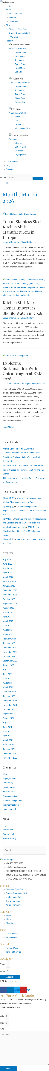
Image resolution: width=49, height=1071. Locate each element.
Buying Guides (9, 778)
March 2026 (8, 577)
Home (8, 6)
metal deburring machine (14, 527)
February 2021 (9, 745)
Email (3, 971)
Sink (8, 25)
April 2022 (7, 683)
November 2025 (10, 595)
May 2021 (7, 731)
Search (3, 178)
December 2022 (10, 648)
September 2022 (10, 661)
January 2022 (9, 696)
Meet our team (15, 13)
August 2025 (8, 608)
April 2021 (7, 736)
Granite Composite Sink (19, 33)
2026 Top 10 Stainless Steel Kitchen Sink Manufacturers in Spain (23, 531)
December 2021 (10, 700)
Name (3, 964)
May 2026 (7, 568)
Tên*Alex (7, 519)
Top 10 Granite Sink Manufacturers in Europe (23, 465)
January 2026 (9, 586)
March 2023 (8, 634)
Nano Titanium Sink (17, 113)
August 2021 (8, 718)
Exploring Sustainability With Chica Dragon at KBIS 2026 (22, 370)
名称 (2, 1016)
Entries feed (8, 830)
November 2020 (10, 758)
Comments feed (10, 834)
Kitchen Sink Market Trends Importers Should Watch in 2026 (22, 308)
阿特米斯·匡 (8, 498)
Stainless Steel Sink (18, 29)
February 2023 (9, 639)
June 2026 (7, 564)
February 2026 (9, 581)
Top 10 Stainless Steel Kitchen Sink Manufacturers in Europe (22, 229)
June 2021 (7, 727)
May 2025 (7, 612)
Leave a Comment (11, 242)
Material (12, 17)
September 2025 (10, 604)
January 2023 (9, 643)
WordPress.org (9, 839)
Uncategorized (27, 384)
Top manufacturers (11, 805)
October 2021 (9, 709)
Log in (5, 825)
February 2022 (9, 692)
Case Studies (12, 161)
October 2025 (9, 599)
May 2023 (7, 626)
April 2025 (7, 617)
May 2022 (7, 678)
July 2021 (7, 723)
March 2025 (8, 621)
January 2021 (9, 749)
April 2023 (7, 630)
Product (9, 41)
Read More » (8, 427)
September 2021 (10, 714)
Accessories (14, 139)
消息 (2, 1029)
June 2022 (7, 674)
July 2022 (7, 670)
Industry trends (9, 792)
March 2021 (8, 740)
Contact (9, 169)
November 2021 (10, 705)
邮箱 (2, 1023)
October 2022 (9, 656)
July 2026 (7, 559)
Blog (8, 165)
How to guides (9, 787)
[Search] (38, 178)
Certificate (13, 21)
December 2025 (10, 590)
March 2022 (8, 687)
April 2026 (7, 573)
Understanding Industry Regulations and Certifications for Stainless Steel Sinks (24, 511)
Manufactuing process (12, 800)
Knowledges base (11, 796)
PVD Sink (13, 37)
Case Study (8, 783)
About (8, 10)
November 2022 (10, 652)
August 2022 (8, 665)
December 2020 (10, 753)
